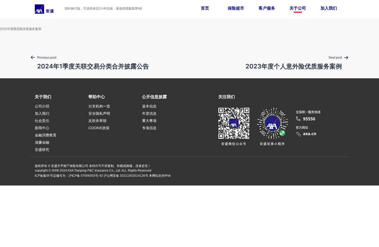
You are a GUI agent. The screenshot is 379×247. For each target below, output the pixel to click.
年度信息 (149, 113)
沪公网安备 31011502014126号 (126, 175)
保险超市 (236, 8)
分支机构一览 (99, 106)
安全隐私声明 (99, 113)
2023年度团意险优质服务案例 (20, 29)
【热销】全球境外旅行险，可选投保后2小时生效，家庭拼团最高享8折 (92, 8)
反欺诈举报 (97, 121)
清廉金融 (42, 142)
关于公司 (298, 8)
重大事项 (149, 121)
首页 (205, 8)
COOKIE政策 (99, 128)
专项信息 (149, 128)
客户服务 (267, 8)
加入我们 (328, 8)
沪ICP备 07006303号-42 (86, 175)
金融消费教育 (45, 135)
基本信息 (149, 106)
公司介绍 (42, 106)
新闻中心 (42, 128)
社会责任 (42, 121)
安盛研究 (42, 150)
